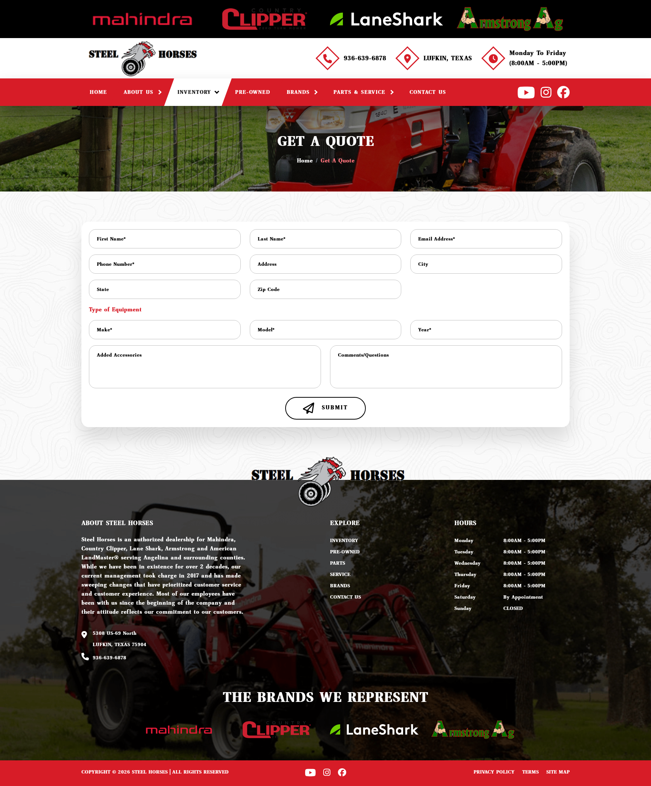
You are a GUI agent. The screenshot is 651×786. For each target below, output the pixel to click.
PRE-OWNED (345, 552)
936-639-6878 (365, 58)
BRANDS (340, 585)
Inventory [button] (195, 92)
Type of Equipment (115, 309)
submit (333, 407)
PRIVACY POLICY (494, 772)
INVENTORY (344, 540)
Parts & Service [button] (360, 92)
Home (98, 92)
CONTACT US (345, 597)
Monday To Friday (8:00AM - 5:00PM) (538, 58)
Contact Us (428, 92)
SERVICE (340, 574)
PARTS (337, 563)
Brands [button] (299, 92)
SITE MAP (558, 772)
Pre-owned (252, 92)
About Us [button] (140, 92)
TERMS (530, 772)
